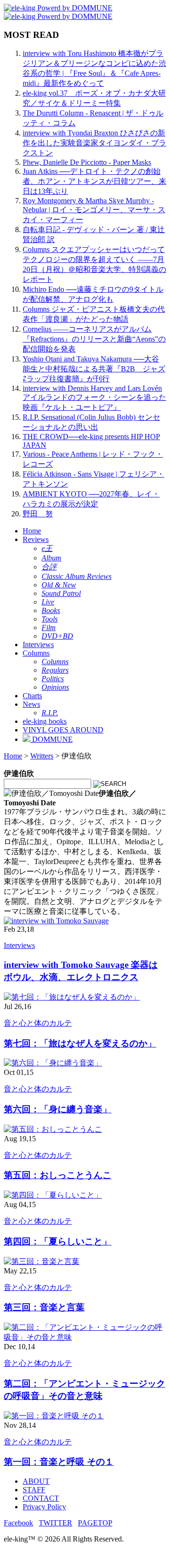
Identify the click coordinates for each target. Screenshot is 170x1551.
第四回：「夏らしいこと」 (57, 1241)
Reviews (36, 539)
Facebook (18, 1523)
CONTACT (41, 1498)
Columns (36, 653)
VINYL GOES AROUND (63, 730)
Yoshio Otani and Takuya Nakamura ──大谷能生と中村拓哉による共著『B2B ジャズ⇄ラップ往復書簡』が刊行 (94, 369)
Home (32, 531)
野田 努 (38, 514)
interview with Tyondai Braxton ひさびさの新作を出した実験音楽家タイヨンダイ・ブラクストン (94, 143)
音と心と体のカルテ (38, 1023)
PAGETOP (95, 1523)
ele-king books (45, 721)
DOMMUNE (51, 739)
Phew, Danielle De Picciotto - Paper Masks (87, 162)
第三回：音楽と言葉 (44, 1307)
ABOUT (36, 1481)
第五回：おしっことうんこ (57, 1175)
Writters (41, 756)
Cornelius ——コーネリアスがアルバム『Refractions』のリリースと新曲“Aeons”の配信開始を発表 (94, 339)
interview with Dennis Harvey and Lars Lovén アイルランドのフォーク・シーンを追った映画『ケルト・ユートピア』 (94, 397)
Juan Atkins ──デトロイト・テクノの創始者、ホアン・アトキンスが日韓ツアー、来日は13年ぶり (94, 181)
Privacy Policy (44, 1507)
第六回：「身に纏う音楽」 (57, 1109)
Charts (32, 696)
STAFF (34, 1490)
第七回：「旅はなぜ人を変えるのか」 (80, 1043)
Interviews (38, 644)
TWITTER (55, 1523)
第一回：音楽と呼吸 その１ (59, 1462)
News (31, 704)
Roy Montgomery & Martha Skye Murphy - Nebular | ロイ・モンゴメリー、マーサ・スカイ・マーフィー (94, 210)
